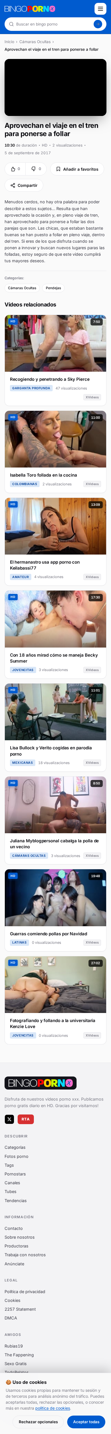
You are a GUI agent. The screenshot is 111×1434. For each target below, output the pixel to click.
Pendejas (53, 288)
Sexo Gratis (16, 1363)
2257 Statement (20, 1309)
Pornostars (15, 1173)
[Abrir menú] (100, 9)
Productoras (16, 1245)
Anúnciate (14, 1263)
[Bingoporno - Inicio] (41, 1083)
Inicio (9, 41)
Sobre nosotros (20, 1237)
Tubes (11, 1191)
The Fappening (19, 1354)
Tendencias (16, 1200)
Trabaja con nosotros (25, 1255)
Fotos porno (16, 1156)
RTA (26, 1119)
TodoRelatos (17, 1372)
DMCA (11, 1318)
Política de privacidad (25, 1291)
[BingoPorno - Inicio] (48, 9)
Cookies (12, 1300)
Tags (9, 1165)
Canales (12, 1182)
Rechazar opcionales (38, 1422)
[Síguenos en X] (9, 1119)
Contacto (14, 1228)
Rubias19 (14, 1346)
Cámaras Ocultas (35, 41)
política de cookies (52, 1408)
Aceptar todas (86, 1422)
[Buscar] (98, 24)
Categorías (15, 1147)
